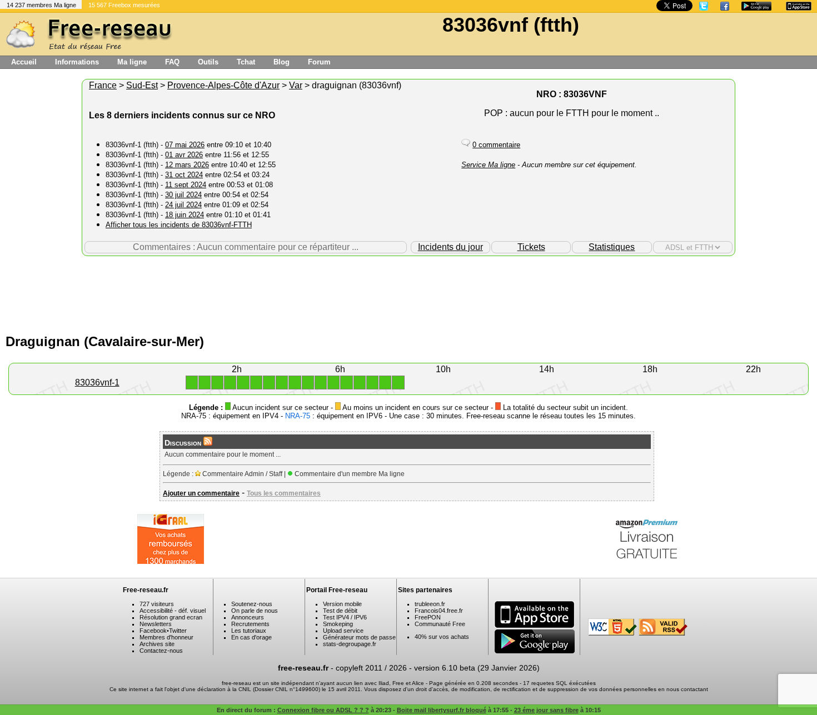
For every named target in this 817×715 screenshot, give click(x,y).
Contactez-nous (161, 650)
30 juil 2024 (183, 195)
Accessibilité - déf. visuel (173, 610)
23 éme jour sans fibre (546, 710)
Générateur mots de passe (359, 637)
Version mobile (342, 604)
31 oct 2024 (184, 175)
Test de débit (340, 610)
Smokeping (338, 624)
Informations (77, 62)
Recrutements (250, 624)
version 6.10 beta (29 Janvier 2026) (477, 667)
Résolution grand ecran (171, 617)
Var (295, 85)
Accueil (24, 62)
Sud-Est (142, 85)
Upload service (343, 630)
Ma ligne (132, 62)
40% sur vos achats (442, 636)
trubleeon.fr (430, 604)
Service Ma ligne (488, 165)
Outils (208, 62)
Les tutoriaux (248, 630)
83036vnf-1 (97, 382)
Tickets (531, 247)
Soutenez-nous (251, 604)
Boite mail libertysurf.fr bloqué (441, 710)
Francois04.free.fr (439, 610)
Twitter (178, 630)
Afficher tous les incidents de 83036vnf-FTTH (179, 225)
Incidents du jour (450, 247)
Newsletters (156, 624)
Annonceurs (247, 617)
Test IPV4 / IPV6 (345, 617)
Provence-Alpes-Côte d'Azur (223, 85)
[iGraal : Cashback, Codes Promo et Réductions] (170, 561)
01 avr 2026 (184, 155)
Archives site (157, 644)
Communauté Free (440, 624)
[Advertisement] (408, 292)
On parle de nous (254, 610)
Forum (319, 62)
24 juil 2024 (183, 205)
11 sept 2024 (185, 185)
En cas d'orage (251, 637)
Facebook (153, 630)
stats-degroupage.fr (349, 644)
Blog (281, 62)
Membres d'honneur (166, 637)
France (103, 85)
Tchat (246, 62)
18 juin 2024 (184, 215)
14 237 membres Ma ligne (41, 5)
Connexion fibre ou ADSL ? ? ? (323, 710)
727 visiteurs (157, 604)
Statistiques (612, 247)
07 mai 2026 (185, 145)
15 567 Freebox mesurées (124, 5)
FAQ (172, 62)
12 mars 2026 (187, 165)
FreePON (428, 617)
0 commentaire (496, 145)
